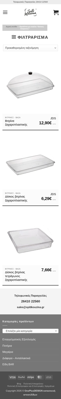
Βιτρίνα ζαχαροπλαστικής (16, 122)
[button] (5, 12)
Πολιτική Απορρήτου (33, 384)
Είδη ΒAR (8, 364)
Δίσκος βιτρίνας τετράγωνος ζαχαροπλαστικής (16, 276)
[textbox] (30, 331)
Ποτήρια (7, 345)
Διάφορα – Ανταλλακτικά (16, 358)
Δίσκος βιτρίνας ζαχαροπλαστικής (16, 198)
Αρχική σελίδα (11, 27)
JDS (53, 118)
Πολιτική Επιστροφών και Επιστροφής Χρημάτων (30, 386)
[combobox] (30, 331)
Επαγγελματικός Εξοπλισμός (19, 339)
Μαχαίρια (7, 352)
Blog (19, 384)
